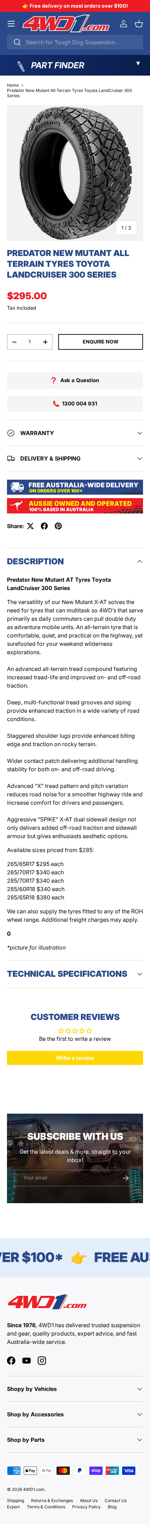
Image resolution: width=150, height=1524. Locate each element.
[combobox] (75, 42)
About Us (89, 1500)
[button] (139, 23)
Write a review (75, 1057)
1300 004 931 (79, 403)
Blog (112, 1506)
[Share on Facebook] (44, 526)
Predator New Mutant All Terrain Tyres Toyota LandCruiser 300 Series (69, 93)
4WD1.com (34, 1489)
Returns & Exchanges (52, 1500)
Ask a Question (79, 380)
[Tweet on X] (30, 526)
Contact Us (116, 1500)
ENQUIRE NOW (101, 342)
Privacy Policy (86, 1506)
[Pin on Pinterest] (58, 526)
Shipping (15, 1500)
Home (13, 85)
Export (13, 1506)
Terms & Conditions (46, 1506)
